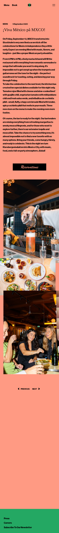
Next (34, 389)
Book (14, 5)
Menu (6, 5)
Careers (8, 522)
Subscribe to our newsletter (18, 527)
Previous (25, 389)
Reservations (29, 167)
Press (6, 518)
